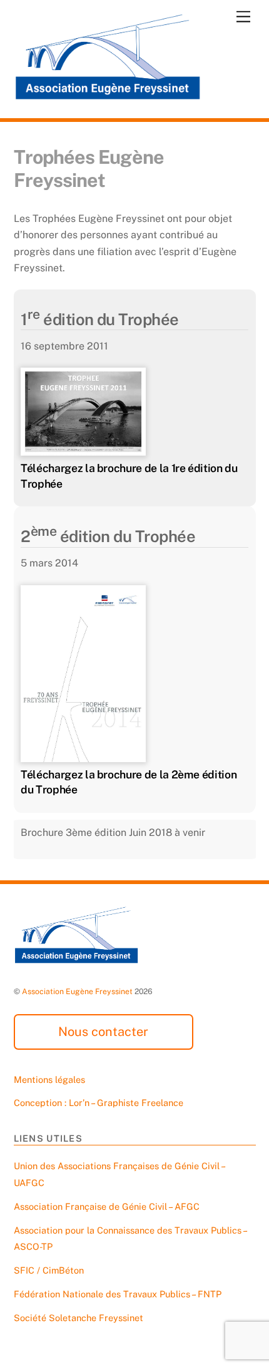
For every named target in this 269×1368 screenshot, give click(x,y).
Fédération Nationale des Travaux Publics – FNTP (117, 1294)
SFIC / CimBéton (49, 1270)
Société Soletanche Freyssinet (78, 1317)
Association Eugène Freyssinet (77, 991)
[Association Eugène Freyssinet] (107, 95)
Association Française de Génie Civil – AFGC (107, 1206)
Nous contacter (103, 1031)
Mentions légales (49, 1079)
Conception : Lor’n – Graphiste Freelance (98, 1102)
